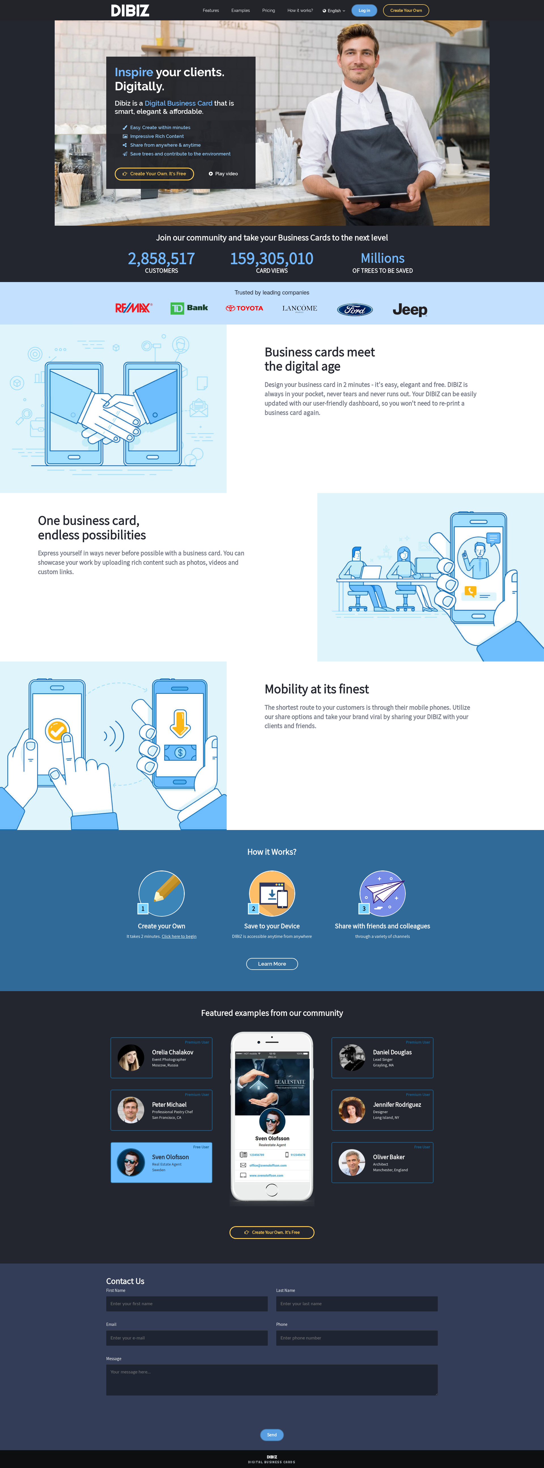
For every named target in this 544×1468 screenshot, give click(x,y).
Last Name (285, 1290)
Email (111, 1324)
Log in (364, 10)
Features (211, 10)
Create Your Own (406, 10)
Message (113, 1358)
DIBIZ (129, 10)
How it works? (300, 10)
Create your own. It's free (158, 173)
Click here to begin (179, 936)
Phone (281, 1324)
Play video (226, 173)
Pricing (268, 10)
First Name (115, 1290)
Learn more (272, 964)
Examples (240, 10)
